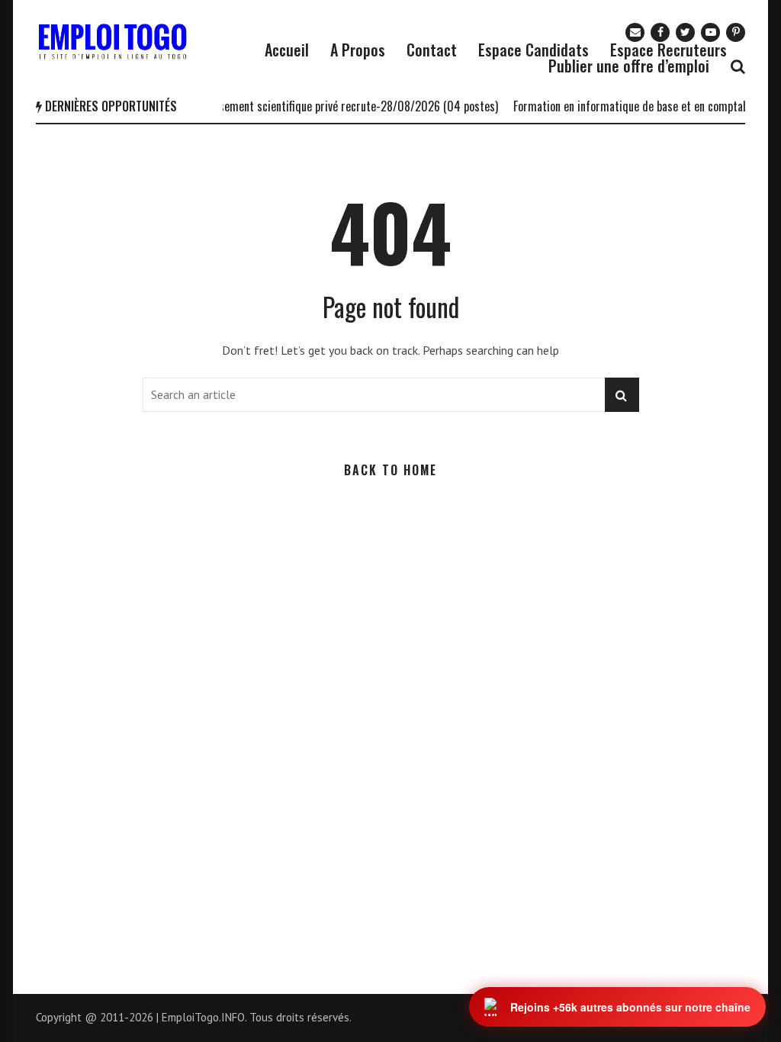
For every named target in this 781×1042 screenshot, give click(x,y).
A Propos (357, 49)
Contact (432, 49)
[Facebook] (660, 32)
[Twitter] (685, 32)
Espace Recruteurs (668, 49)
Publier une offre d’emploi (628, 65)
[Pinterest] (735, 32)
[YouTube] (710, 32)
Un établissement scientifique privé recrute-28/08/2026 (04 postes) (325, 106)
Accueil (287, 49)
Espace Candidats (533, 49)
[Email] (634, 32)
